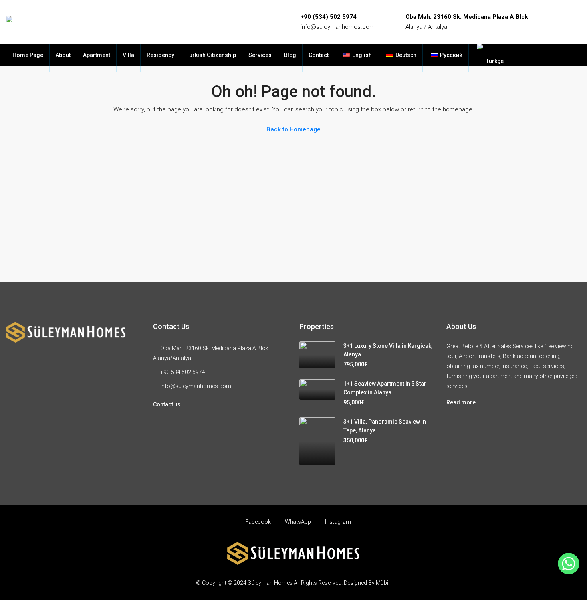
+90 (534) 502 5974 (329, 16)
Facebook (258, 522)
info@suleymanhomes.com (338, 26)
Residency (160, 55)
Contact (319, 55)
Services (260, 55)
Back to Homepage (293, 129)
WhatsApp (298, 522)
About (63, 55)
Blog (290, 55)
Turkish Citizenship (211, 55)
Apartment (96, 55)
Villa (128, 55)
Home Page (27, 55)
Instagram (337, 522)
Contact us (166, 404)
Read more (461, 402)
